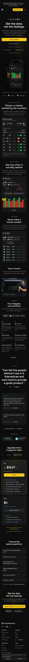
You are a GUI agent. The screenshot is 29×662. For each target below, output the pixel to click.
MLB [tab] (13, 315)
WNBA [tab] (18, 315)
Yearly (17, 454)
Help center (4, 650)
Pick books (10, 242)
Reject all (8, 658)
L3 (7, 132)
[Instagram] (2, 626)
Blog (3, 645)
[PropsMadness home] (2, 9)
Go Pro (14, 475)
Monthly (9, 454)
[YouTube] (7, 626)
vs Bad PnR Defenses (18, 193)
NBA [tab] (24, 315)
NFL (16, 632)
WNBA (16, 637)
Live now (12, 19)
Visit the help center (19, 584)
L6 (9, 132)
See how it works (13, 43)
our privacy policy (6, 656)
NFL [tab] (6, 315)
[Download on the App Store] (9, 611)
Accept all (20, 658)
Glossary (4, 648)
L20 (18, 132)
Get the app (4, 639)
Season (4, 132)
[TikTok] (9, 626)
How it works (5, 632)
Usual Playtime (8, 193)
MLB (16, 634)
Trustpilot (7, 50)
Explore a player (18, 9)
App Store (19, 50)
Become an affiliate (6, 652)
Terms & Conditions (19, 645)
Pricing (3, 634)
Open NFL (13, 357)
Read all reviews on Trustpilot (13, 428)
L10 (11, 132)
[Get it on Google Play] (18, 611)
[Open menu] (25, 9)
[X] (4, 626)
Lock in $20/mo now (14, 528)
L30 (20, 132)
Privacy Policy (18, 648)
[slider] (14, 199)
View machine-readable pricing (14, 531)
